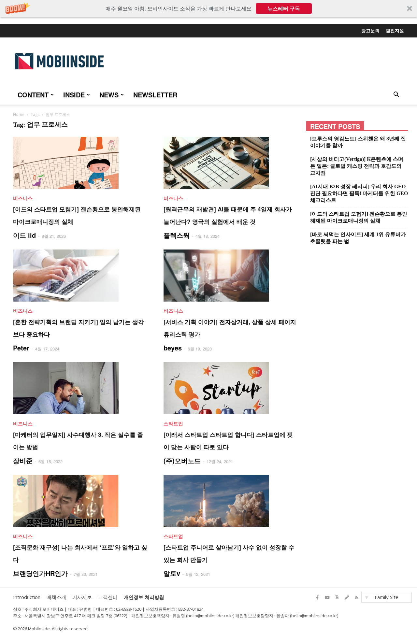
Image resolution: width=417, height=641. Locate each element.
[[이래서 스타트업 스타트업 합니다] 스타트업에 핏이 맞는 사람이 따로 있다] (231, 388)
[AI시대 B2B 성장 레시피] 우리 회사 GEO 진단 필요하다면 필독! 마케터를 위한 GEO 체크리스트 (359, 193)
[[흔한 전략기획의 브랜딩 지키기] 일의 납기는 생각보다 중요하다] (80, 275)
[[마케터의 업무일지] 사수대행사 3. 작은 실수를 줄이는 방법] (80, 388)
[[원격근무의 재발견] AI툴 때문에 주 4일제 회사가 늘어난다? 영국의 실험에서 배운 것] (231, 163)
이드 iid (24, 235)
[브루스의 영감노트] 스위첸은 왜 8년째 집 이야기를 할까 (358, 142)
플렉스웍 (177, 235)
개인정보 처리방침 (144, 597)
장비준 (23, 460)
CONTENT (33, 94)
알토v (172, 573)
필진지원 (395, 30)
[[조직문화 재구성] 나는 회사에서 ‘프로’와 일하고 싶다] (80, 501)
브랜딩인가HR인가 (40, 573)
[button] (208, 8)
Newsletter (155, 94)
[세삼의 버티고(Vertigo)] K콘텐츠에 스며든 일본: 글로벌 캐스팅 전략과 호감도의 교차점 (356, 166)
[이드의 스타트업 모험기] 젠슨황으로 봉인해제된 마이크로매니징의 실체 (358, 217)
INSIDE (74, 94)
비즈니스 (23, 198)
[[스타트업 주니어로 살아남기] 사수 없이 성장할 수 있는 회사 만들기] (231, 501)
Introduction (26, 597)
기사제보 (82, 597)
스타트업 (173, 423)
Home (18, 114)
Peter (21, 347)
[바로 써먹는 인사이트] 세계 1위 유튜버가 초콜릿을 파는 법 (358, 238)
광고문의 (370, 30)
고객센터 (108, 597)
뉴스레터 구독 (283, 8)
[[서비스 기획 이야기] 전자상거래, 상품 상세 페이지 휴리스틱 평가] (231, 275)
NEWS (109, 94)
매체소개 (56, 597)
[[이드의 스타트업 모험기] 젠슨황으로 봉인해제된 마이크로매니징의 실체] (80, 163)
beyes (173, 347)
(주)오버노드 (182, 460)
